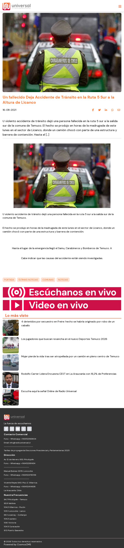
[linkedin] (105, 110)
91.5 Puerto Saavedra (13, 530)
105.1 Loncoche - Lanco (15, 511)
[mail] (118, 110)
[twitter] (99, 110)
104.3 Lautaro (10, 519)
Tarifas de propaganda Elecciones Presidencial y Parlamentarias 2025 (37, 450)
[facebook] (93, 110)
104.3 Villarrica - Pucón (14, 507)
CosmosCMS (24, 544)
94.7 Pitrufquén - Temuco (15, 499)
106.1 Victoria (10, 522)
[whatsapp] (112, 110)
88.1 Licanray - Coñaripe (15, 515)
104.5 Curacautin (12, 526)
